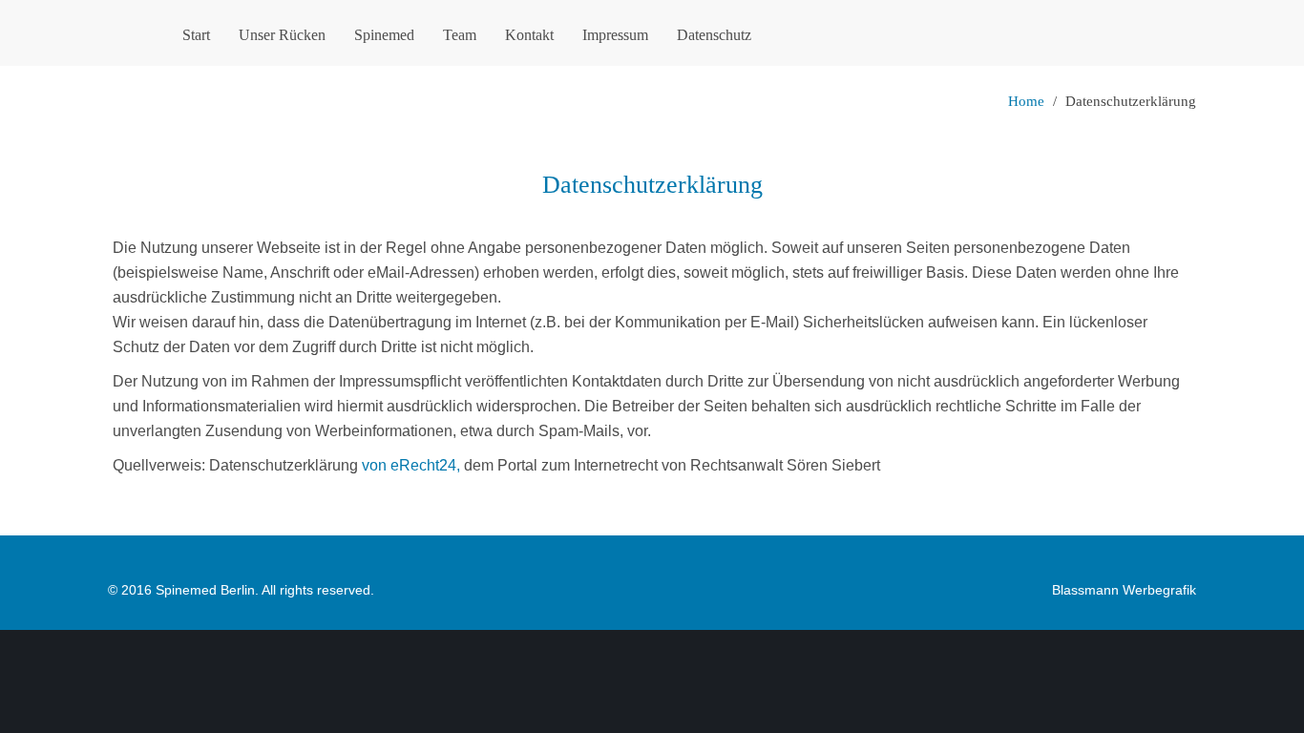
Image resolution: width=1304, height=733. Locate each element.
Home (1026, 101)
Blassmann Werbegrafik (1124, 590)
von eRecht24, (411, 465)
